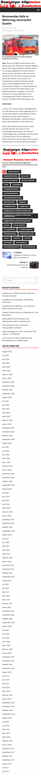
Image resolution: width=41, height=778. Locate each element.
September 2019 (8, 668)
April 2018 (6, 733)
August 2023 (7, 489)
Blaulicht (25, 176)
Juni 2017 (5, 771)
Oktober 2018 (7, 710)
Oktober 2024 (7, 435)
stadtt (6, 238)
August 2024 (7, 443)
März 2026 (6, 371)
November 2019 (8, 661)
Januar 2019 (6, 699)
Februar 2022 (7, 557)
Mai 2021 (5, 592)
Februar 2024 (7, 466)
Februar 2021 (7, 603)
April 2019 (6, 687)
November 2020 (8, 615)
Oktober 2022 (7, 527)
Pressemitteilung (27, 234)
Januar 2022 (6, 561)
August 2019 (7, 672)
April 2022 (6, 550)
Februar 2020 (7, 649)
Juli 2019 (5, 676)
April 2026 (6, 367)
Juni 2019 (5, 680)
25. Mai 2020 (8, 28)
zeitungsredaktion (11, 247)
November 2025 (8, 386)
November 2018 (8, 706)
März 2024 (6, 462)
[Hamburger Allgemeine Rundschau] (20, 6)
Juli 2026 (5, 355)
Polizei (6, 225)
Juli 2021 (5, 584)
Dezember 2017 (8, 748)
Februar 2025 (7, 420)
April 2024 (6, 458)
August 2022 (7, 535)
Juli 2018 (5, 722)
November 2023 (8, 477)
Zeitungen (8, 243)
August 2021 (7, 580)
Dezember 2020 (8, 611)
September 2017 (8, 760)
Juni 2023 (5, 496)
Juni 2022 (5, 542)
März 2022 (6, 554)
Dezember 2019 (8, 657)
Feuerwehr (16, 185)
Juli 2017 (5, 767)
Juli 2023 (5, 493)
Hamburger (24, 206)
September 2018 (8, 714)
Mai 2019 (5, 683)
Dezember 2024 (8, 428)
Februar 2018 (7, 741)
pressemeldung (10, 234)
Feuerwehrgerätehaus (12, 198)
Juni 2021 (5, 588)
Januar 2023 (6, 516)
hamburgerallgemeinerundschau (13, 30)
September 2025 (8, 393)
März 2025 (6, 416)
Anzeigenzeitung (10, 176)
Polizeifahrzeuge (26, 230)
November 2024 (8, 432)
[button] (37, 9)
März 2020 (6, 645)
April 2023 (6, 504)
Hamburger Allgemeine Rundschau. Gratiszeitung (17, 216)
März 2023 (6, 508)
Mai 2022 (5, 546)
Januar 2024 (6, 470)
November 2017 (8, 752)
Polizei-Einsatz (19, 225)
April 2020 (6, 642)
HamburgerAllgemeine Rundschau (17, 221)
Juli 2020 (5, 630)
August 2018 (7, 718)
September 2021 (8, 577)
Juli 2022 (5, 539)
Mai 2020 (5, 638)
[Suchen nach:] (20, 280)
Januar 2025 (6, 424)
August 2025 (7, 397)
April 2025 (6, 413)
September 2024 (8, 439)
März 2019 (6, 691)
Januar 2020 (6, 653)
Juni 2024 (5, 451)
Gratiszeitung (9, 202)
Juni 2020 (5, 634)
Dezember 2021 (8, 565)
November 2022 (8, 523)
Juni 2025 (5, 405)
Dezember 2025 (8, 382)
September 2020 (8, 622)
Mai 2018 (5, 729)
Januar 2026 (6, 378)
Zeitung (27, 238)
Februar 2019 (7, 695)
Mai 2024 (5, 455)
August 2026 (7, 351)
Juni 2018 (5, 726)
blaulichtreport (28, 180)
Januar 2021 (6, 607)
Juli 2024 (5, 447)
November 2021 (8, 569)
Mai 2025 (5, 409)
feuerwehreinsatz (11, 193)
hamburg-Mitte (10, 206)
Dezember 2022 (8, 519)
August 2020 (7, 626)
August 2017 (7, 764)
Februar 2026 (7, 374)
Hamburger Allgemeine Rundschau (17, 211)
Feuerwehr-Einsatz (11, 189)
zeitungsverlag (29, 247)
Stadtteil (16, 238)
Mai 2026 (5, 363)
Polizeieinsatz (9, 230)
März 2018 (6, 737)
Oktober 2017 (7, 756)
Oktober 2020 (7, 619)
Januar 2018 (6, 745)
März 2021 (6, 600)
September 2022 (8, 531)
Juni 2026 (5, 359)
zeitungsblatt (21, 243)
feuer (6, 185)
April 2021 (6, 596)
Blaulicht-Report (11, 180)
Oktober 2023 (7, 481)
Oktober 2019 (7, 664)
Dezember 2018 (8, 703)
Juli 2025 (5, 401)
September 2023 (8, 485)
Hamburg (22, 202)
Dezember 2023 (8, 474)
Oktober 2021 (7, 573)
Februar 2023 (7, 512)
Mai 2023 (5, 500)
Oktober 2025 (7, 390)
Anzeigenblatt (13, 172)
